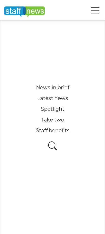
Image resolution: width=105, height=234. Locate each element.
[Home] (24, 10)
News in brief (52, 87)
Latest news (52, 98)
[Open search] (53, 146)
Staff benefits (53, 130)
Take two (52, 120)
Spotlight (52, 109)
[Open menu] (95, 11)
